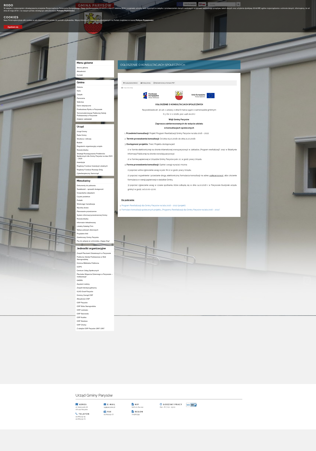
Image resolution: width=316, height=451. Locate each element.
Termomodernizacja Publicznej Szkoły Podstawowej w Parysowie (91, 114)
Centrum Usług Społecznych (88, 270)
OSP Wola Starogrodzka (86, 306)
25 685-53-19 (80, 417)
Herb (79, 91)
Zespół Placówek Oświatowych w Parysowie (94, 253)
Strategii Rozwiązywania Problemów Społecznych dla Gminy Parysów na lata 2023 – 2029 (94, 156)
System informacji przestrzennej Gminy (92, 215)
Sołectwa (80, 102)
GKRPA (80, 280)
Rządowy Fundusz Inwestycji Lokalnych (92, 166)
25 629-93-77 (109, 414)
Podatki (80, 200)
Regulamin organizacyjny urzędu (89, 146)
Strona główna (82, 68)
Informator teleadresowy (86, 222)
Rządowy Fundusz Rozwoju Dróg (90, 170)
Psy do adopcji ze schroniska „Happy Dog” (93, 241)
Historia (80, 87)
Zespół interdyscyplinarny (87, 288)
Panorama (81, 98)
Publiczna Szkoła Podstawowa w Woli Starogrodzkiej (91, 258)
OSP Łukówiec (82, 310)
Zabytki (79, 95)
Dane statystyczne (84, 106)
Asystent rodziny (83, 284)
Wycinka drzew (83, 208)
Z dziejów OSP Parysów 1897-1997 (90, 328)
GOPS (79, 267)
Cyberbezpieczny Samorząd (88, 173)
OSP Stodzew (82, 321)
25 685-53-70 (81, 419)
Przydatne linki (82, 234)
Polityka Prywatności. (66, 10)
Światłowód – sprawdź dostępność (90, 189)
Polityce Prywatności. (145, 20)
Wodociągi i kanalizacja (86, 204)
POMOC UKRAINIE (84, 119)
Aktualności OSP (83, 299)
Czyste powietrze (83, 197)
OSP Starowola (83, 314)
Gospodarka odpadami (86, 193)
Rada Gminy (82, 135)
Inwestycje (81, 162)
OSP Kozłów (81, 317)
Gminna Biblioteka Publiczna (88, 263)
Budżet (79, 143)
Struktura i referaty (84, 139)
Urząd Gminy (82, 131)
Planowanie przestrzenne (87, 211)
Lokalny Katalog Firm (85, 226)
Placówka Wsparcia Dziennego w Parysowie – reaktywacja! (95, 275)
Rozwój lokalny (82, 150)
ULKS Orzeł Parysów (85, 291)
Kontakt (80, 75)
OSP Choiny (81, 325)
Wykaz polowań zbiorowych (87, 230)
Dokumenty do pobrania (86, 185)
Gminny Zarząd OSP (85, 295)
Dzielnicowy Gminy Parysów (88, 237)
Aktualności (81, 71)
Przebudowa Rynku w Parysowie (89, 109)
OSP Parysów (82, 303)
